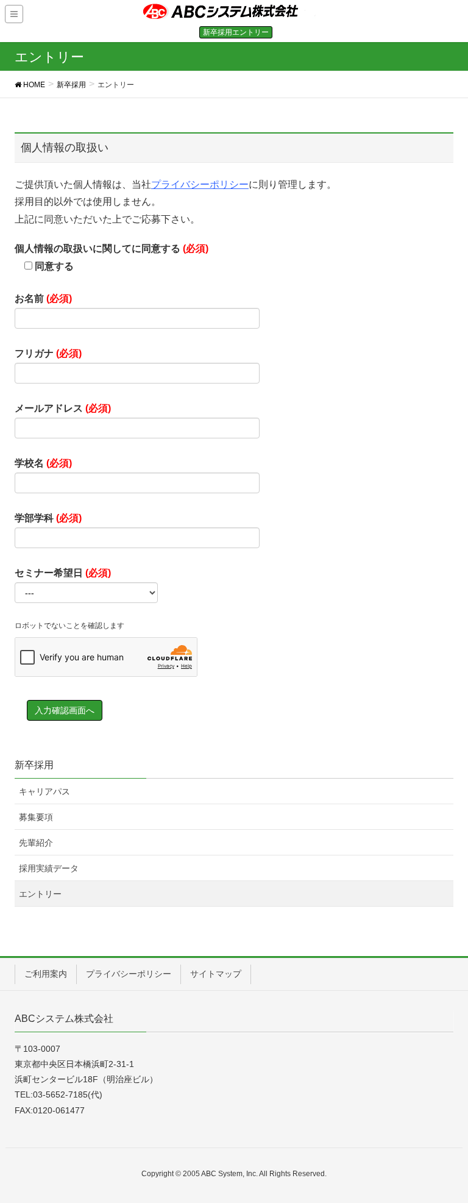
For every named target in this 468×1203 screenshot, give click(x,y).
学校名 (43, 463)
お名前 (43, 298)
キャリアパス (44, 791)
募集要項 (36, 817)
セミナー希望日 (63, 573)
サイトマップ (215, 974)
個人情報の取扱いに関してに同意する (111, 257)
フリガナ (48, 353)
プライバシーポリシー (200, 184)
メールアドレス (63, 408)
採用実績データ (49, 868)
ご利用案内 (45, 974)
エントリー (40, 894)
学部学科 (48, 518)
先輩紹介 (36, 843)
